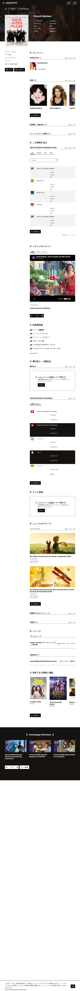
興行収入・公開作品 (10, 51)
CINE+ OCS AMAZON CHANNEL (45, 168)
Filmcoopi (53, 415)
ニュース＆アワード (10, 58)
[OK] (73, 986)
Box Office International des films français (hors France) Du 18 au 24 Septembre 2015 (52, 591)
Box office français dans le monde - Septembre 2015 (50, 556)
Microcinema (54, 456)
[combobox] (44, 160)
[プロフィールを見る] (75, 3)
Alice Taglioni (55, 108)
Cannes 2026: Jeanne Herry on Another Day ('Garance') (13, 757)
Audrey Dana (52, 21)
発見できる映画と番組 (11, 64)
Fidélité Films (52, 23)
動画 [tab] (32, 251)
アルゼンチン (40, 439)
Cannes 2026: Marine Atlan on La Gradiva (64, 756)
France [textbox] (34, 160)
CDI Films (53, 442)
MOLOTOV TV (40, 180)
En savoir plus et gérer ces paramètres (16, 989)
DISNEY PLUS (40, 192)
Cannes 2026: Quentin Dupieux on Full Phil (38, 756)
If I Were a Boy (35, 702)
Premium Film (54, 469)
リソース (7, 61)
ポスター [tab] (44, 251)
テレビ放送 (8, 54)
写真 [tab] (38, 251)
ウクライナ (40, 466)
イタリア (39, 452)
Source (64, 235)
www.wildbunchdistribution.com (43, 661)
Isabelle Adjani (36, 108)
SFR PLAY (39, 204)
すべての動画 (24, 767)
